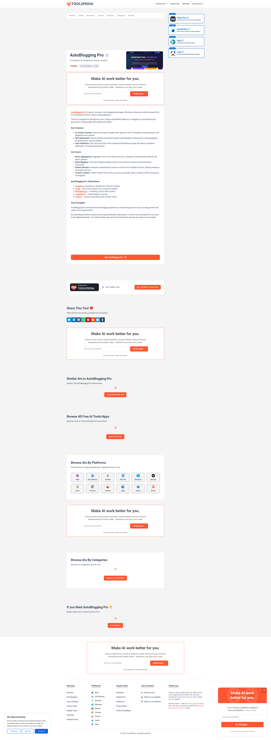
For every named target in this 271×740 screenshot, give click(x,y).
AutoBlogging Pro (78, 112)
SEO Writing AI (81, 191)
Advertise (185, 4)
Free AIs (101, 16)
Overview (72, 16)
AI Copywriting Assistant (109, 449)
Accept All (41, 731)
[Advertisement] (115, 34)
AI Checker (72, 449)
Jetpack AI (79, 186)
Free (93, 438)
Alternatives (90, 16)
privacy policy (192, 732)
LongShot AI (80, 194)
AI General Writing (85, 66)
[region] (27, 725)
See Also (131, 16)
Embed (80, 16)
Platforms (110, 16)
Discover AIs (161, 4)
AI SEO (96, 66)
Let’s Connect (197, 4)
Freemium (74, 66)
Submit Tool (174, 4)
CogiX (77, 189)
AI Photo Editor (82, 449)
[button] (111, 287)
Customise (13, 731)
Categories (121, 16)
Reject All (28, 731)
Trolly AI (78, 197)
